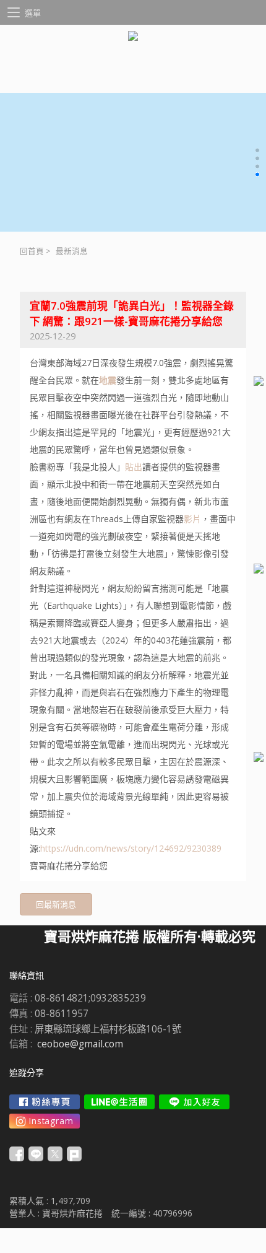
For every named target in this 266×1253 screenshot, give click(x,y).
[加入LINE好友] (194, 1101)
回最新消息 (56, 904)
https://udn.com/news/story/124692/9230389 (130, 848)
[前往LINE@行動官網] (119, 1101)
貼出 (133, 467)
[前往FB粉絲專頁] (44, 1101)
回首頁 (32, 251)
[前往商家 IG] (44, 1121)
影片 (192, 519)
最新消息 (72, 251)
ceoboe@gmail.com (80, 1043)
